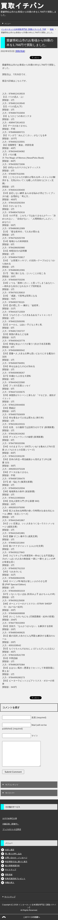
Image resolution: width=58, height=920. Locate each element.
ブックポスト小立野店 (11, 829)
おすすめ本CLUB (9, 818)
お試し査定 (9, 850)
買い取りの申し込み (13, 854)
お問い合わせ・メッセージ (16, 858)
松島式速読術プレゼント (15, 879)
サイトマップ (10, 870)
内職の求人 (9, 883)
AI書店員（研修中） (10, 824)
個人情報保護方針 (12, 866)
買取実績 (20, 51)
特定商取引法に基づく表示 (16, 862)
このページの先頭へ (31, 917)
